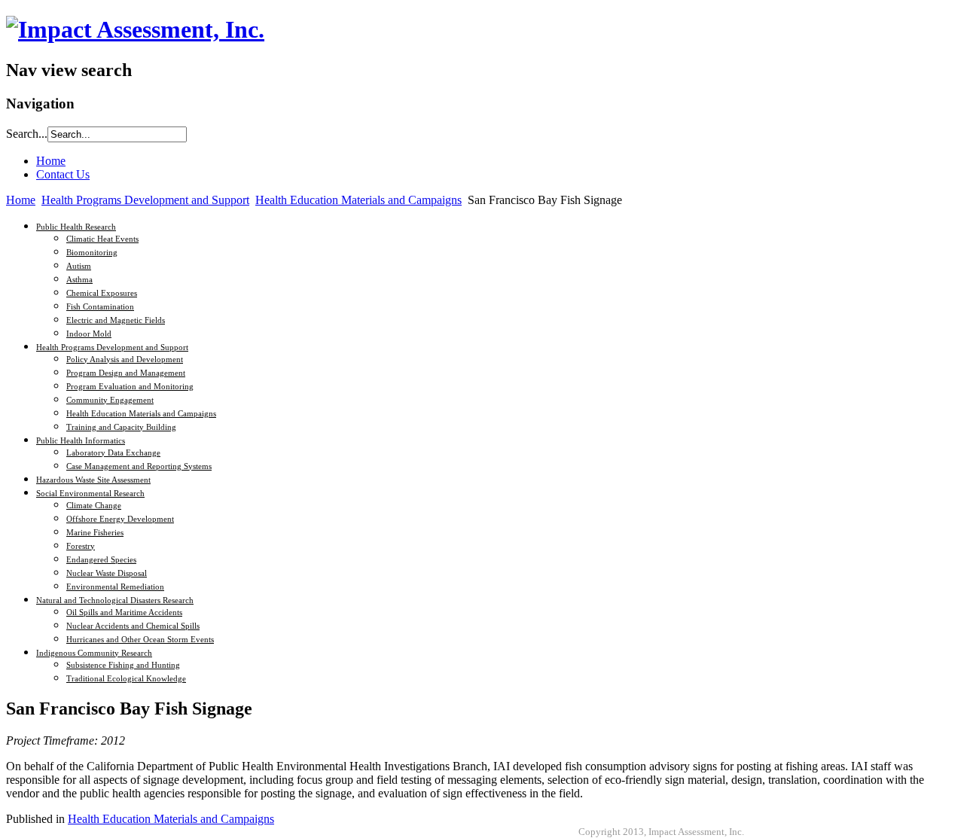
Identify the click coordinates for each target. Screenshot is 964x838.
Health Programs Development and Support (145, 200)
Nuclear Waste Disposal (106, 572)
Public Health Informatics (80, 440)
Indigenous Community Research (94, 652)
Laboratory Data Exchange (113, 452)
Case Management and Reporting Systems (139, 466)
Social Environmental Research (90, 493)
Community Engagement (110, 399)
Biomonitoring (91, 252)
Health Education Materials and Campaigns (358, 200)
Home (20, 200)
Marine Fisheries (95, 532)
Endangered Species (101, 559)
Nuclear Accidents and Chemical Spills (133, 625)
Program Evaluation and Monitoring (130, 386)
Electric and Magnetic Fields (115, 320)
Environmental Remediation (115, 586)
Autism (78, 265)
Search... (26, 133)
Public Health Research (76, 226)
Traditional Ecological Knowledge (126, 678)
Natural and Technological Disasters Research (115, 600)
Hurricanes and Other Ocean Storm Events (140, 639)
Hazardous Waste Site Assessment (93, 479)
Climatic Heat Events (102, 238)
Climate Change (93, 505)
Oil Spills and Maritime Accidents (124, 612)
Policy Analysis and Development (124, 359)
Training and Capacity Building (121, 426)
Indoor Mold (88, 333)
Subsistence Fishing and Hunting (123, 664)
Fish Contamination (100, 306)
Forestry (80, 545)
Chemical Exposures (101, 292)
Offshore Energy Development (120, 518)
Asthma (79, 279)
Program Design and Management (125, 372)
